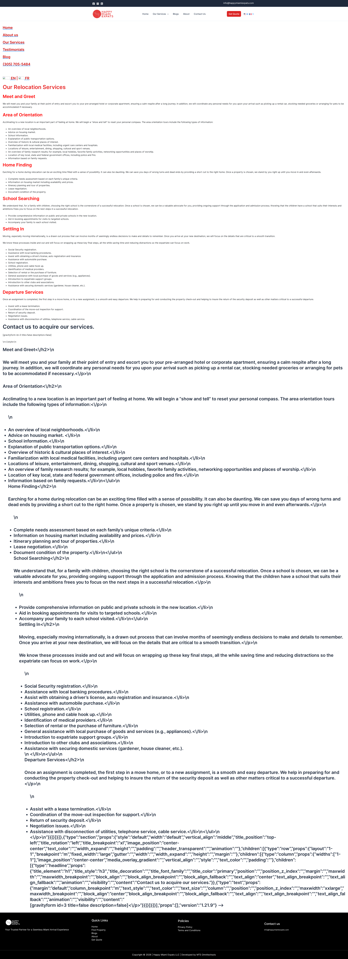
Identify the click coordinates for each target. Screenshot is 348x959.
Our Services (159, 14)
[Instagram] (98, 3)
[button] (167, 13)
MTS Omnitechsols (206, 954)
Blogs (176, 14)
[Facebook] (93, 3)
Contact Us (200, 14)
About (186, 14)
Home (145, 14)
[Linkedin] (102, 3)
